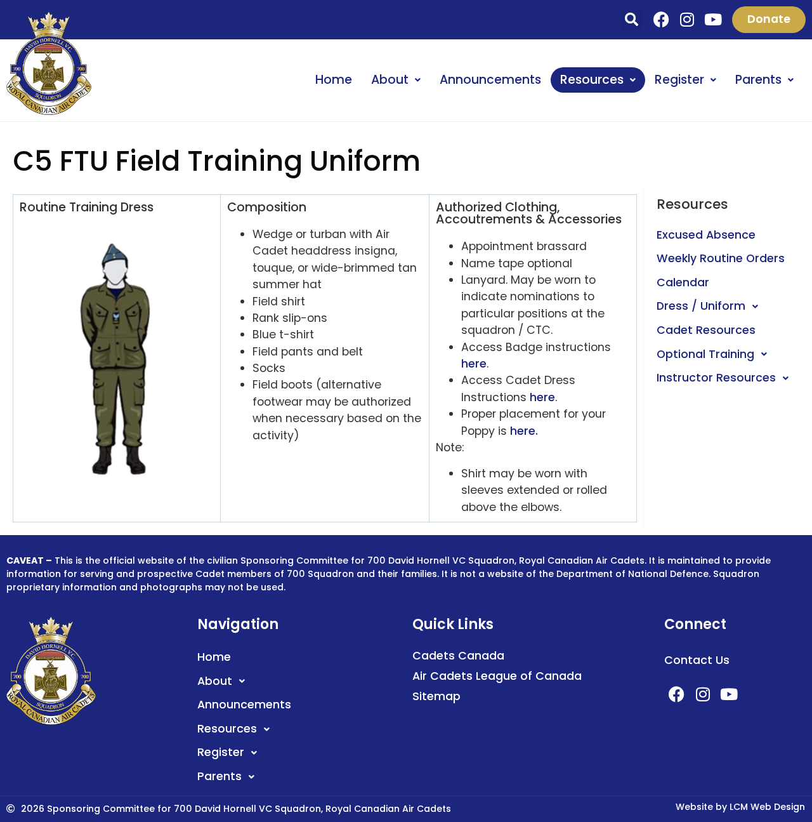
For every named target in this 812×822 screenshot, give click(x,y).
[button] (631, 19)
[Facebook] (661, 19)
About (390, 79)
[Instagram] (687, 19)
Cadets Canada (458, 655)
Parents (758, 79)
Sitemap (436, 696)
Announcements (490, 79)
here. (524, 431)
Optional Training (705, 354)
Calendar (683, 282)
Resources (592, 79)
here (474, 363)
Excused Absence (706, 234)
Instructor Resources (716, 377)
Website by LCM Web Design (740, 806)
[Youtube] (713, 19)
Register (679, 79)
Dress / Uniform (701, 306)
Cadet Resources (706, 330)
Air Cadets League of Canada (497, 676)
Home (333, 79)
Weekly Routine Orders (721, 258)
